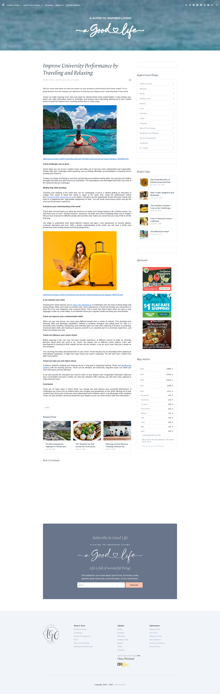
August (144, 413)
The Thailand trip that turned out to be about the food (85, 445)
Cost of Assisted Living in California (161, 219)
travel (47, 407)
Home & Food (13, 5)
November (145, 400)
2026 (142, 369)
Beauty (143, 103)
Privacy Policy (155, 646)
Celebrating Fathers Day (151, 435)
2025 (142, 374)
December (145, 395)
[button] (129, 80)
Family (142, 94)
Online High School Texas (127, 656)
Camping (143, 123)
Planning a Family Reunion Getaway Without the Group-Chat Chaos (117, 445)
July (142, 418)
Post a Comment (73, 80)
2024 (142, 380)
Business (49, 5)
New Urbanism (155, 640)
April (142, 431)
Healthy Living (145, 99)
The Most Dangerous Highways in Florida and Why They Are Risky (55, 445)
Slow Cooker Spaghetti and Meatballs (162, 193)
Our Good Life (120, 685)
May (142, 427)
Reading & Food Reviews (149, 133)
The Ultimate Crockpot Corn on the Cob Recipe (160, 206)
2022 (142, 391)
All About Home (146, 84)
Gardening (144, 143)
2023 (142, 386)
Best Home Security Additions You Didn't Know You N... (158, 441)
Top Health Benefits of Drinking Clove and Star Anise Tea (160, 180)
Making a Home (156, 636)
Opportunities (73, 5)
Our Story (153, 633)
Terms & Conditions (157, 643)
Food (142, 108)
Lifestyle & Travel (31, 5)
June (143, 422)
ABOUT (58, 5)
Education (143, 113)
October (144, 404)
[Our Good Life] (110, 28)
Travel (142, 118)
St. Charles (144, 148)
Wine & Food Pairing (147, 128)
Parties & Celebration (148, 138)
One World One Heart (159, 231)
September (145, 409)
